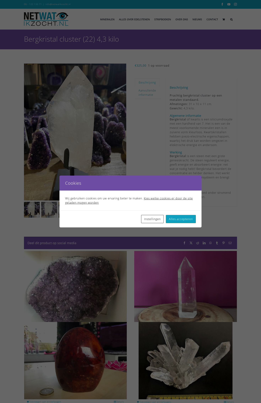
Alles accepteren (181, 219)
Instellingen (152, 219)
